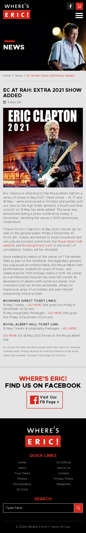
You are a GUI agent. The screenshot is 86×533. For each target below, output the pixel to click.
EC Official (64, 462)
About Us (63, 468)
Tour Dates (22, 473)
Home (7, 75)
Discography (22, 484)
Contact (63, 473)
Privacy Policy (63, 479)
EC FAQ (22, 489)
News (19, 75)
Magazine (63, 484)
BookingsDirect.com (37, 245)
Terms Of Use (60, 527)
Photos (22, 479)
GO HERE (35, 305)
